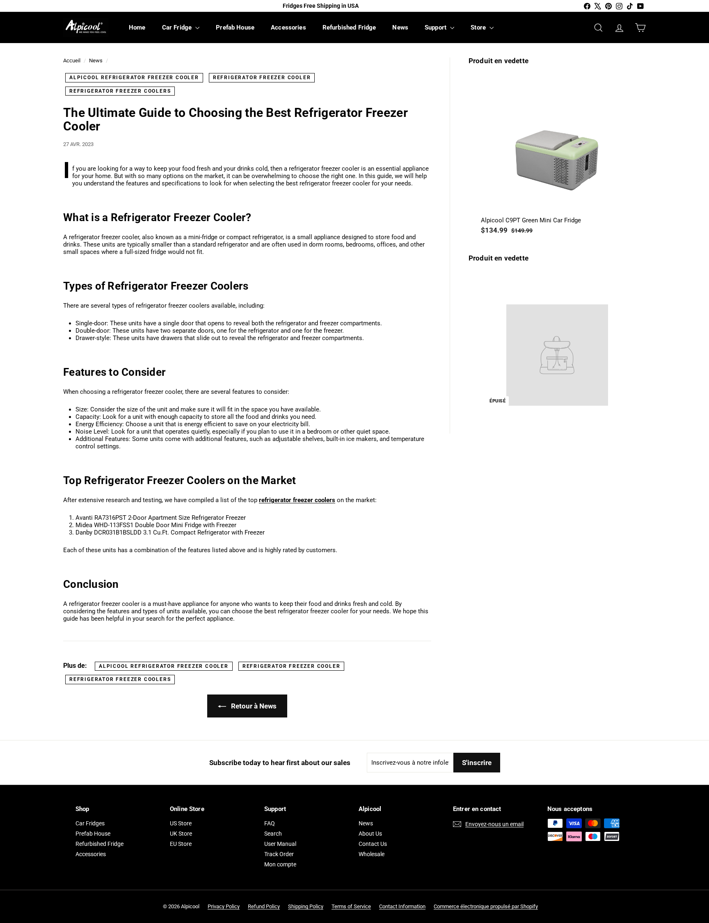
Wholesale (371, 854)
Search (273, 833)
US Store (181, 823)
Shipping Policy (305, 906)
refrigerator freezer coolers (297, 500)
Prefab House (235, 27)
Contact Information (402, 906)
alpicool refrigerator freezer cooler (134, 77)
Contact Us (373, 844)
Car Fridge (178, 27)
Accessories (288, 27)
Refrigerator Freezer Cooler (262, 77)
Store (479, 27)
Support (436, 27)
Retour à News (253, 706)
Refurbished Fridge (349, 27)
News (400, 27)
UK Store (181, 833)
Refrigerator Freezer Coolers (120, 91)
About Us (370, 833)
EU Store (181, 844)
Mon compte (280, 864)
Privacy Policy (224, 906)
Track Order (279, 854)
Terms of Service (351, 906)
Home (137, 27)
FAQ (269, 823)
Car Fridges (90, 823)
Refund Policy (264, 906)
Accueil (71, 60)
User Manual (280, 844)
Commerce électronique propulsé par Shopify (486, 906)
